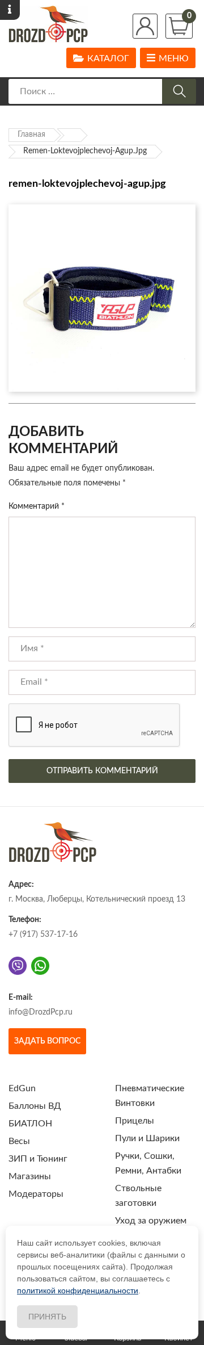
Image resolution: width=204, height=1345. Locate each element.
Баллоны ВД (34, 1106)
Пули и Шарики (147, 1138)
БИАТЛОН (30, 1123)
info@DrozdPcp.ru (40, 1012)
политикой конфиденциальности (77, 1290)
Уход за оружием (150, 1220)
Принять (47, 1316)
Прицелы (134, 1120)
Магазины (29, 1176)
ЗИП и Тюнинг (37, 1158)
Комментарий (36, 506)
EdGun (22, 1088)
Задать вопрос (47, 1041)
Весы (19, 1141)
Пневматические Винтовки (149, 1096)
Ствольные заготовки (138, 1196)
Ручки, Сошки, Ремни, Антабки (148, 1163)
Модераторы (35, 1194)
